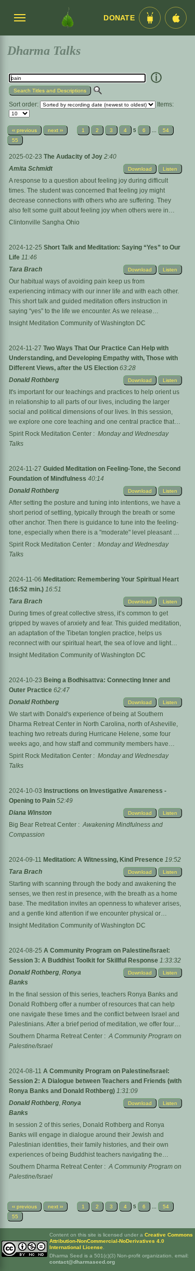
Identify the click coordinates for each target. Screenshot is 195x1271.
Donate (119, 18)
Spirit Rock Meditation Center (50, 433)
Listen (170, 169)
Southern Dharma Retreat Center (55, 1036)
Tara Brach (25, 269)
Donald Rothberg (34, 380)
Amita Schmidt (31, 168)
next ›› (55, 130)
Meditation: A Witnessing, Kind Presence (104, 859)
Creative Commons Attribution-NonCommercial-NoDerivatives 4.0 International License (121, 1241)
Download (140, 169)
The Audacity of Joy (74, 156)
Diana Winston (30, 812)
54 (166, 130)
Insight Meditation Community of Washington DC (77, 323)
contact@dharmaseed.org (82, 1262)
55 (15, 140)
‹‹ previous (24, 130)
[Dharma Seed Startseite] (67, 17)
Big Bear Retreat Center (42, 824)
